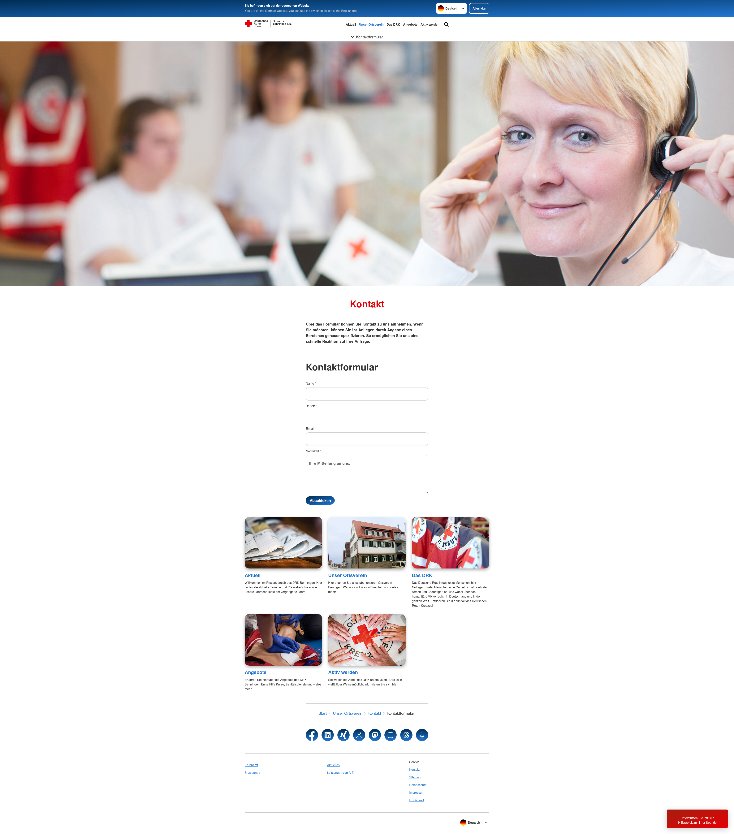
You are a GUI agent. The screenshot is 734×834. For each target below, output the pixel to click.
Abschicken (320, 500)
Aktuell (351, 24)
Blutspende (252, 772)
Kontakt (414, 769)
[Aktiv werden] (367, 640)
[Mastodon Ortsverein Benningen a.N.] (375, 735)
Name (311, 383)
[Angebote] (283, 640)
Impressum (416, 792)
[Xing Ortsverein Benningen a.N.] (343, 735)
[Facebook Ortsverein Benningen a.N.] (312, 735)
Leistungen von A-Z (340, 772)
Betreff (311, 406)
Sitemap (415, 777)
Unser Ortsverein (371, 24)
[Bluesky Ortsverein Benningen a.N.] (390, 735)
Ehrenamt (251, 765)
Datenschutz (417, 785)
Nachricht (313, 451)
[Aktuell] (283, 542)
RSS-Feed (416, 800)
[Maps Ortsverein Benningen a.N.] (359, 735)
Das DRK (393, 24)
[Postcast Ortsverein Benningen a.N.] (422, 735)
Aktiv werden (430, 24)
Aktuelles (333, 765)
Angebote (410, 24)
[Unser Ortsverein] (367, 542)
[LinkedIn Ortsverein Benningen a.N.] (328, 735)
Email (311, 428)
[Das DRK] (450, 542)
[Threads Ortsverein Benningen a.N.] (406, 735)
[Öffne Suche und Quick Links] (446, 24)
